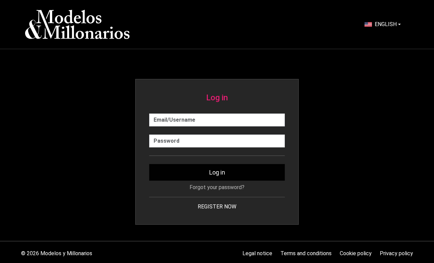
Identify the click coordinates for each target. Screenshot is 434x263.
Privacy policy (396, 253)
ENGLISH (386, 24)
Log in (217, 172)
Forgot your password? (217, 187)
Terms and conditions (306, 253)
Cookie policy (356, 253)
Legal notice (257, 253)
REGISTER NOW (217, 206)
